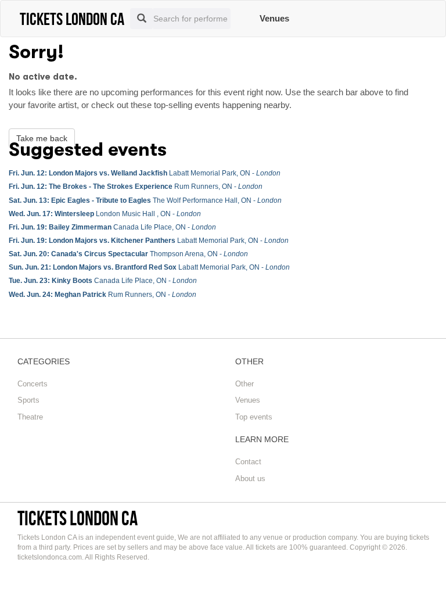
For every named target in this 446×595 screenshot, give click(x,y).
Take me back (41, 138)
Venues (274, 18)
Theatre (30, 417)
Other (244, 383)
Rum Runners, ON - (135, 186)
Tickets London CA (77, 518)
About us (250, 478)
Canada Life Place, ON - (112, 227)
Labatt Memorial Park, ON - (144, 173)
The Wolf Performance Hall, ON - (145, 200)
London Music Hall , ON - (105, 214)
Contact (248, 461)
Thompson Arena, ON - (128, 254)
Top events (253, 417)
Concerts (32, 383)
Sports (28, 400)
